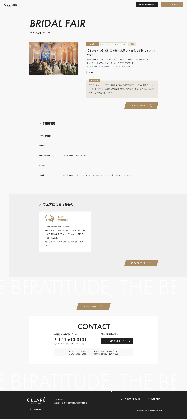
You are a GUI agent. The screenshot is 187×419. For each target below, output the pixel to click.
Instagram (37, 409)
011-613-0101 (73, 340)
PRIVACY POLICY (132, 399)
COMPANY (155, 399)
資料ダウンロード (117, 341)
